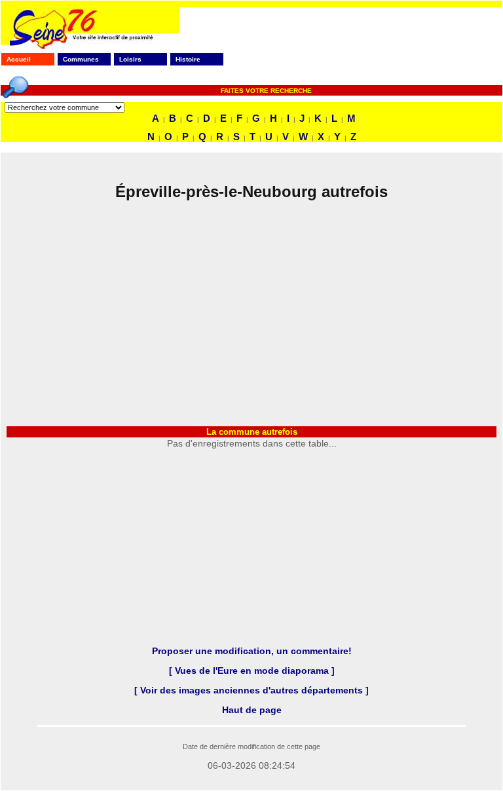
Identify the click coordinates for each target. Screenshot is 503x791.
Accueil (19, 59)
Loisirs (130, 59)
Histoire (188, 59)
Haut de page (252, 710)
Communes (81, 59)
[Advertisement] (251, 311)
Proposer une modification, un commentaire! (252, 651)
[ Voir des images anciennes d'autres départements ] (251, 690)
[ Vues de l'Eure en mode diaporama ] (252, 670)
